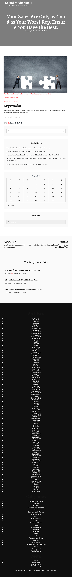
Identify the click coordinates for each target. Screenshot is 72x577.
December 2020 (36, 433)
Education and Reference (36, 512)
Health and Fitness (36, 523)
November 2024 (36, 354)
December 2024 (36, 352)
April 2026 (36, 325)
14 (27, 192)
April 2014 (36, 469)
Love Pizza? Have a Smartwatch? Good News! (22, 270)
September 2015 (36, 456)
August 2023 (36, 379)
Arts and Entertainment (36, 501)
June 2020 (36, 444)
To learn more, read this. (11, 101)
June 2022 (36, 403)
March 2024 (36, 367)
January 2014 (36, 474)
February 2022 (36, 410)
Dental (36, 510)
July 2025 (36, 340)
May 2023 (36, 384)
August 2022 (36, 400)
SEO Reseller (36, 542)
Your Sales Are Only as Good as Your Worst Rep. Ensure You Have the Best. (27, 94)
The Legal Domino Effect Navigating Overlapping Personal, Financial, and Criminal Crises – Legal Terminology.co (36, 160)
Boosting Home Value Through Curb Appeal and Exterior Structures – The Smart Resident (33, 155)
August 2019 (36, 449)
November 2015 (36, 452)
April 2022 (36, 406)
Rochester (36, 540)
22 (36, 196)
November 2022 (36, 394)
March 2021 (36, 428)
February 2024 (36, 369)
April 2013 (36, 489)
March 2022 (36, 408)
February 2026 (36, 328)
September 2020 (36, 439)
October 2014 (36, 459)
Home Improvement (36, 527)
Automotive (36, 503)
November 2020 (36, 435)
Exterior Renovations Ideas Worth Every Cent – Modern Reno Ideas (27, 164)
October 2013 (36, 479)
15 (36, 192)
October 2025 (36, 335)
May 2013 (36, 488)
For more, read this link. (11, 97)
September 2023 (36, 377)
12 (10, 192)
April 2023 (36, 386)
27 (19, 200)
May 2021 (36, 425)
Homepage (36, 529)
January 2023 (36, 391)
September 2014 (36, 461)
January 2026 (36, 330)
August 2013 (36, 483)
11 (61, 188)
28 (27, 200)
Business (17, 117)
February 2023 (36, 389)
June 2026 (36, 321)
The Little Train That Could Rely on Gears (21, 280)
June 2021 (36, 423)
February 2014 (36, 472)
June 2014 (36, 466)
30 (44, 200)
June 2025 (36, 342)
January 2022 (36, 411)
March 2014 (36, 471)
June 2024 (36, 362)
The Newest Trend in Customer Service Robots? (23, 289)
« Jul (7, 205)
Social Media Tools (41, 31)
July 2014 (36, 464)
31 (53, 200)
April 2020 (36, 447)
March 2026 (36, 327)
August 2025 (36, 338)
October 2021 (36, 416)
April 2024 (36, 366)
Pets (36, 536)
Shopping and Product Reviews (36, 544)
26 (10, 200)
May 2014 (36, 467)
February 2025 (36, 349)
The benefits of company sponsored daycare (17, 246)
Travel (36, 546)
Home (36, 525)
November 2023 (36, 374)
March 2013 (36, 491)
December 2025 (36, 332)
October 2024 (36, 355)
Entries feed (36, 562)
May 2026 (36, 323)
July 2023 (36, 381)
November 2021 (36, 415)
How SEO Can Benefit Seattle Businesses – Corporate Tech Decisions (28, 148)
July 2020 (36, 442)
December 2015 (36, 450)
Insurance (36, 531)
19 (10, 196)
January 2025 (36, 350)
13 (19, 192)
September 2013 (36, 481)
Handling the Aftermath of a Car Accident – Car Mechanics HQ (25, 151)
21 (27, 196)
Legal (36, 533)
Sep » (12, 205)
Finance (36, 516)
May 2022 (36, 405)
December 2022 (36, 393)
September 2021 (36, 418)
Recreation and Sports (36, 538)
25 (61, 196)
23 (44, 196)
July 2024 (36, 360)
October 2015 (36, 454)
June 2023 (36, 383)
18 (61, 192)
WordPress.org (36, 566)
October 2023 (36, 376)
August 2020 (36, 440)
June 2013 (36, 486)
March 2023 (36, 388)
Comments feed (36, 564)
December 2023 (36, 372)
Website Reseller (36, 551)
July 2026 (36, 320)
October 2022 (36, 396)
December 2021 (36, 413)
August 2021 (36, 420)
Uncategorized (36, 549)
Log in (36, 561)
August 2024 (36, 359)
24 (53, 196)
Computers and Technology (36, 507)
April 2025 (36, 345)
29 (36, 200)
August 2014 (36, 462)
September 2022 (36, 398)
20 (19, 196)
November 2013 (36, 478)
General (36, 520)
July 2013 (36, 484)
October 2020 (36, 437)
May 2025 (36, 344)
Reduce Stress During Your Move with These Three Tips (51, 246)
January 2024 (36, 371)
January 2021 (36, 432)
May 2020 (36, 445)
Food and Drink (36, 518)
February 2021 (36, 430)
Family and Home (36, 514)
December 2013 (36, 476)
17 (53, 192)
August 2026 (36, 318)
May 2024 (36, 364)
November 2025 (36, 333)
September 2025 (36, 337)
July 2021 (36, 422)
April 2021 (36, 427)
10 (53, 188)
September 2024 (36, 357)
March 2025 (36, 347)
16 (44, 192)
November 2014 (36, 457)
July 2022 (36, 401)
